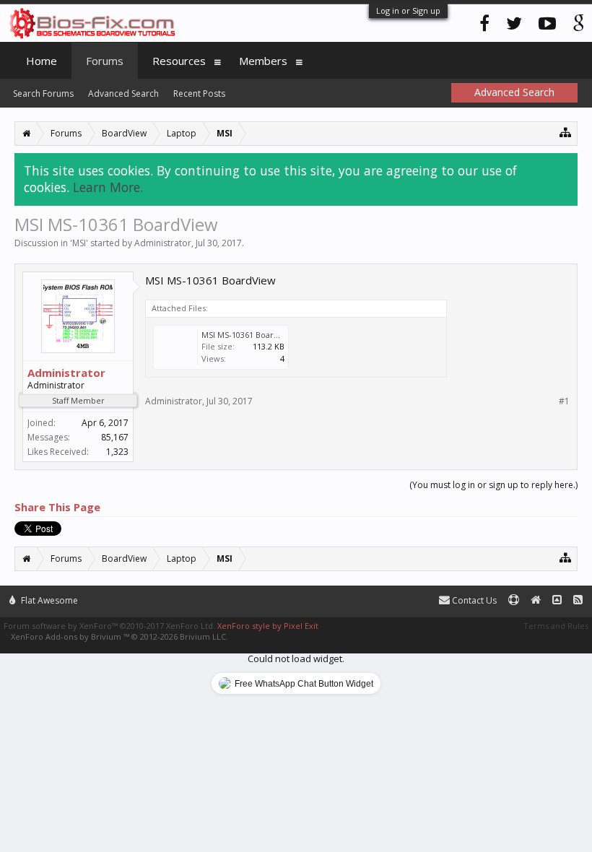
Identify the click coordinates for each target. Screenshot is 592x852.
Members (263, 60)
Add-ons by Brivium (119, 636)
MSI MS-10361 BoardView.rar (256, 334)
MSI (79, 243)
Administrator (162, 243)
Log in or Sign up (408, 10)
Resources (179, 60)
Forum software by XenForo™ (109, 625)
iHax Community (296, 594)
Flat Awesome (48, 600)
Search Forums (43, 93)
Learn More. (108, 187)
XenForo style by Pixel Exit (267, 625)
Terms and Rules (555, 625)
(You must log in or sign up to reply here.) (493, 485)
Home (41, 60)
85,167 (115, 437)
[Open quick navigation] (566, 132)
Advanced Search (123, 93)
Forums (104, 60)
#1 (564, 401)
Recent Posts (199, 93)
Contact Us (473, 600)
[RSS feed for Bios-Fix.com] (577, 600)
